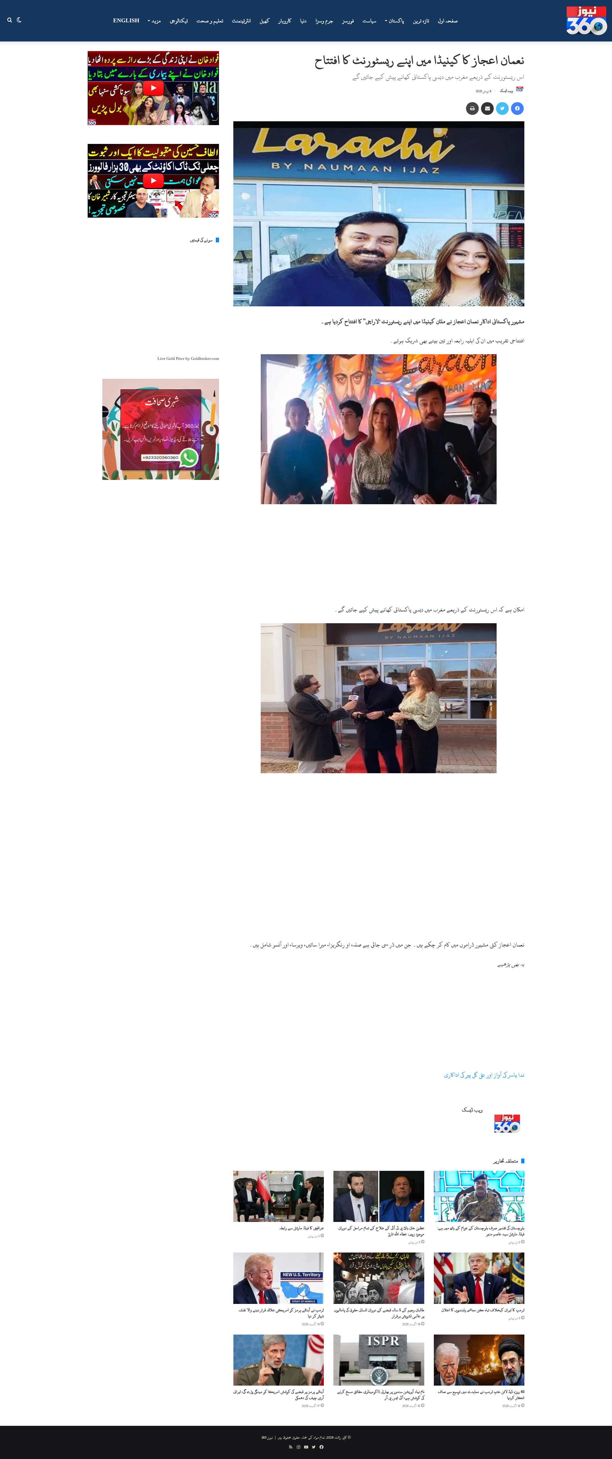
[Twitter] (502, 108)
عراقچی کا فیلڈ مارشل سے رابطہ (302, 1228)
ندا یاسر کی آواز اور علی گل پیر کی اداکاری (484, 1075)
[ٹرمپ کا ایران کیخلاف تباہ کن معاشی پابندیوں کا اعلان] (479, 1278)
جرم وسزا (324, 21)
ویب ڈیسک (506, 91)
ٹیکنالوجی (179, 21)
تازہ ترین (421, 21)
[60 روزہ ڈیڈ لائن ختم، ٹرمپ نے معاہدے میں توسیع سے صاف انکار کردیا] (479, 1360)
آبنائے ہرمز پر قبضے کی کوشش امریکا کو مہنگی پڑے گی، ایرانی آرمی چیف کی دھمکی (278, 1395)
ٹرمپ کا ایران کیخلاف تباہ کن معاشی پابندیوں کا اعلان (482, 1310)
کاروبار (285, 21)
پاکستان (396, 21)
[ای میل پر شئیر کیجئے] (487, 108)
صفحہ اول (448, 21)
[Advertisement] (378, 557)
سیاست (369, 21)
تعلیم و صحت (210, 21)
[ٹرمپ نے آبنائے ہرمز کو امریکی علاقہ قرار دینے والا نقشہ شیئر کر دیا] (278, 1278)
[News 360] (586, 20)
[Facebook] (517, 108)
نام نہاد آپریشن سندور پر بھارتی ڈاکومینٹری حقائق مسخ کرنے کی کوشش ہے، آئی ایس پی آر (380, 1395)
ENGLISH (126, 21)
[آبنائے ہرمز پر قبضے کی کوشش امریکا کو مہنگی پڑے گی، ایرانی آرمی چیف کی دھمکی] (278, 1360)
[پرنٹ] (472, 108)
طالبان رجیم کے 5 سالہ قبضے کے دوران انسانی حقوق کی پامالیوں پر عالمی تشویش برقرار (379, 1313)
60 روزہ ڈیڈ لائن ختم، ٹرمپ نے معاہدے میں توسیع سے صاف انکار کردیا (481, 1395)
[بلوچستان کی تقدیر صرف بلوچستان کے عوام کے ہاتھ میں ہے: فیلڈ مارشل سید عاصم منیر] (479, 1196)
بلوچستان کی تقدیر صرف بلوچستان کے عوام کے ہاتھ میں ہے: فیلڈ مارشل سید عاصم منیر (480, 1231)
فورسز (348, 21)
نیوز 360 (267, 1437)
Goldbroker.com (205, 358)
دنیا (303, 21)
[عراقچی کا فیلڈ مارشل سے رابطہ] (278, 1196)
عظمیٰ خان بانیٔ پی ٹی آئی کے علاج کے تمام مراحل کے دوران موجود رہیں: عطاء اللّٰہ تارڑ (381, 1231)
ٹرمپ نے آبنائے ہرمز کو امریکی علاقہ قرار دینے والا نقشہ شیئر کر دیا (281, 1313)
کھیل (265, 21)
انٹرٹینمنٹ (241, 21)
